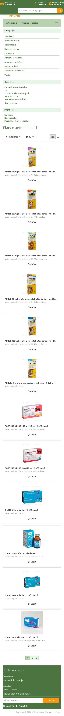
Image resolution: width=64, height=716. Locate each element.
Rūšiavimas (13, 137)
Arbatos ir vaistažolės (13, 62)
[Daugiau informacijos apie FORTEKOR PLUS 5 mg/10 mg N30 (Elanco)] (32, 453)
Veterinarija (11, 23)
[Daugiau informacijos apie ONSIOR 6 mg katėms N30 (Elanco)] (32, 622)
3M (5, 90)
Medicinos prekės (30, 23)
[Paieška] (60, 10)
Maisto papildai (11, 66)
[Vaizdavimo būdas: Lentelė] (53, 136)
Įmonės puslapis (10, 689)
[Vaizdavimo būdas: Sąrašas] (58, 136)
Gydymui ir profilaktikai (14, 71)
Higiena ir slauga (11, 49)
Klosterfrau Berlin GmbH (15, 87)
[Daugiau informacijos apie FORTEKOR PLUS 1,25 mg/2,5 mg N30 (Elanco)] (32, 411)
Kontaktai (8, 115)
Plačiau (32, 180)
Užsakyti (10, 706)
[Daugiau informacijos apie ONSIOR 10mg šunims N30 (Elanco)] (32, 495)
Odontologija (10, 45)
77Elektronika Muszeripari (16, 93)
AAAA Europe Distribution (16, 99)
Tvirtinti (50, 700)
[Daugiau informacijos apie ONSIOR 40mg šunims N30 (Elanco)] (32, 580)
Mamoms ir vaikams (13, 58)
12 (30, 137)
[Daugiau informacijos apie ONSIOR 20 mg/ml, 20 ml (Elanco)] (32, 538)
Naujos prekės (11, 118)
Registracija (8, 676)
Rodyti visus (10, 103)
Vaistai (7, 75)
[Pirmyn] (37, 658)
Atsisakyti (23, 706)
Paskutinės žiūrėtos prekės (16, 121)
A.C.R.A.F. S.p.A (11, 96)
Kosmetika (9, 53)
